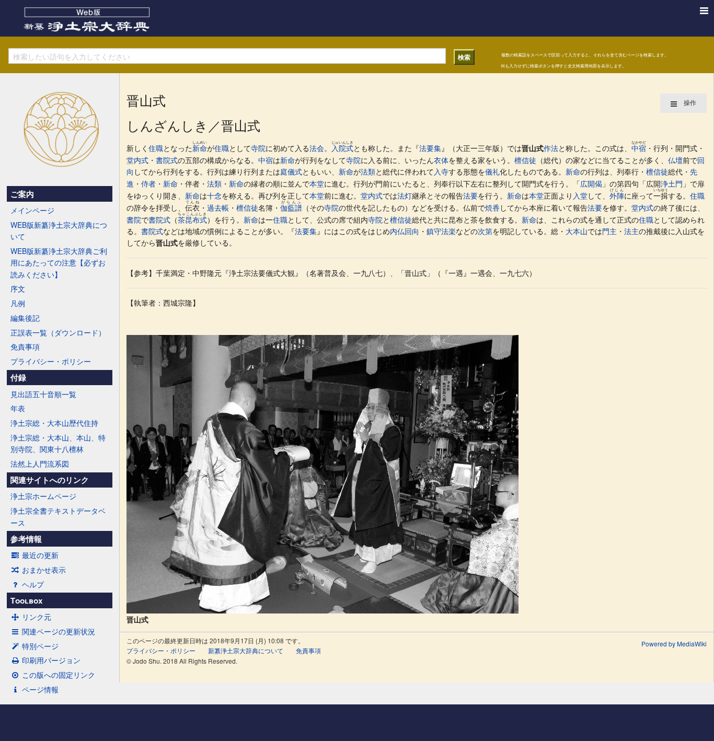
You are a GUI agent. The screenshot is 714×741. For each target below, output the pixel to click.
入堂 (580, 195)
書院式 (167, 160)
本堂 (316, 183)
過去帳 (218, 207)
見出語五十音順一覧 (43, 394)
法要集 (430, 148)
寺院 (258, 148)
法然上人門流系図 (39, 463)
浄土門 (672, 183)
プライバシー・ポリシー (50, 361)
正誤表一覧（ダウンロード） (58, 332)
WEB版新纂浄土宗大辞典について (58, 230)
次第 (485, 231)
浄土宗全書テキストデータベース (58, 516)
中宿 (638, 148)
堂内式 (137, 160)
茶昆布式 (192, 219)
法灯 (404, 195)
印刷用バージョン (51, 660)
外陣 (616, 195)
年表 (17, 408)
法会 (316, 148)
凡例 (17, 303)
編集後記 (25, 317)
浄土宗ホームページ (43, 496)
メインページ (32, 210)
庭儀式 (291, 171)
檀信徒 (525, 160)
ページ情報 (40, 689)
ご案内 (22, 194)
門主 (609, 231)
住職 (155, 148)
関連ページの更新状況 (58, 631)
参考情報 (26, 539)
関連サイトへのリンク (49, 479)
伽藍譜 (291, 207)
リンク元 (36, 616)
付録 (18, 377)
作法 (551, 148)
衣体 (441, 160)
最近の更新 (40, 555)
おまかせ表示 (44, 569)
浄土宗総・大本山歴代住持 (54, 423)
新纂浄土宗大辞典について (245, 650)
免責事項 (25, 346)
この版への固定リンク (58, 674)
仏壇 (675, 160)
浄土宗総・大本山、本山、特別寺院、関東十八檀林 (58, 443)
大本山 (577, 231)
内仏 (397, 231)
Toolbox (26, 600)
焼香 (492, 207)
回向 (412, 231)
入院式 (342, 148)
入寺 (441, 171)
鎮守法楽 (441, 231)
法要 (470, 195)
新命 (199, 148)
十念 (214, 195)
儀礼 (492, 171)
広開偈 (591, 183)
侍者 (148, 183)
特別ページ (40, 646)
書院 (133, 219)
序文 (17, 288)
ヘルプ (33, 584)
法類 (368, 171)
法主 (631, 231)
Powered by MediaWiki (674, 643)
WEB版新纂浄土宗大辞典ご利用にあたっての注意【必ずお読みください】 (58, 263)
